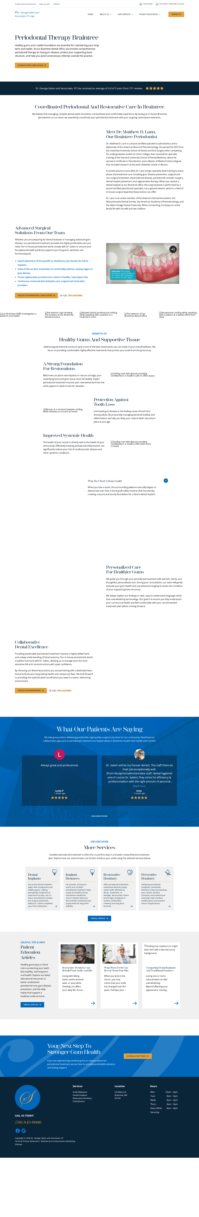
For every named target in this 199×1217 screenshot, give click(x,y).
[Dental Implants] (42, 889)
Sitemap (18, 1144)
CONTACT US (176, 14)
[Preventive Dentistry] (156, 889)
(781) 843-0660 (148, 4)
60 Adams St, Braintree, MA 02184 (171, 4)
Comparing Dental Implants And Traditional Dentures (161, 969)
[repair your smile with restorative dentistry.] (99, 88)
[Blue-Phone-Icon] (140, 3)
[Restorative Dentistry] (118, 889)
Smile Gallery (44, 4)
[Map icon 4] (157, 3)
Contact (56, 4)
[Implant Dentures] (80, 889)
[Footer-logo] (27, 1086)
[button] (128, 480)
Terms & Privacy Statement (27, 1141)
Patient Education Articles (25, 4)
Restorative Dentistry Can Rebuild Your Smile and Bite (77, 969)
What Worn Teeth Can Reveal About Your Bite (116, 969)
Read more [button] (59, 786)
